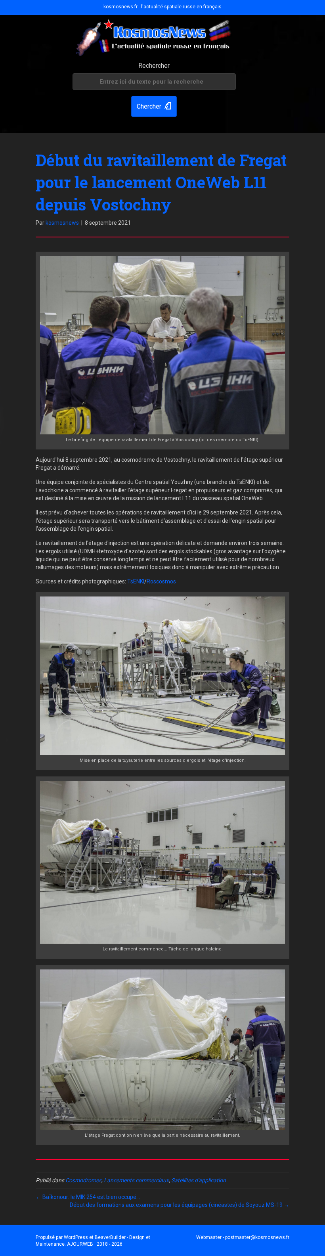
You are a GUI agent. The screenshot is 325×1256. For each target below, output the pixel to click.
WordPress (76, 1237)
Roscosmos (161, 581)
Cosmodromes (83, 1180)
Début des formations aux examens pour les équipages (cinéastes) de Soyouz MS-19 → (179, 1205)
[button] (154, 106)
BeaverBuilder (110, 1237)
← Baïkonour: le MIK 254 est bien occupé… (88, 1197)
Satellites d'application (198, 1180)
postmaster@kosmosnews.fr (257, 1237)
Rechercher (154, 65)
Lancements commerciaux (136, 1180)
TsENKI (135, 581)
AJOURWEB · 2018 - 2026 (94, 1244)
